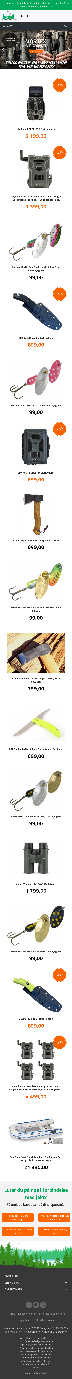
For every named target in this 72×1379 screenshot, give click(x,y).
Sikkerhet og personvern (52, 1313)
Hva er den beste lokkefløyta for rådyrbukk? (54, 1217)
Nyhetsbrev (26, 1320)
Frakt (12, 1313)
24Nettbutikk (42, 1373)
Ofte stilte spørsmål (45, 1320)
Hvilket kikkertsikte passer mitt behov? (17, 1231)
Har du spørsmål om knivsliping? (18, 1217)
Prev (6, 49)
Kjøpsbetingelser (27, 1313)
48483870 (61, 1328)
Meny (9, 25)
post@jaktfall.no (13, 1331)
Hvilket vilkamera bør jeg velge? (54, 1231)
